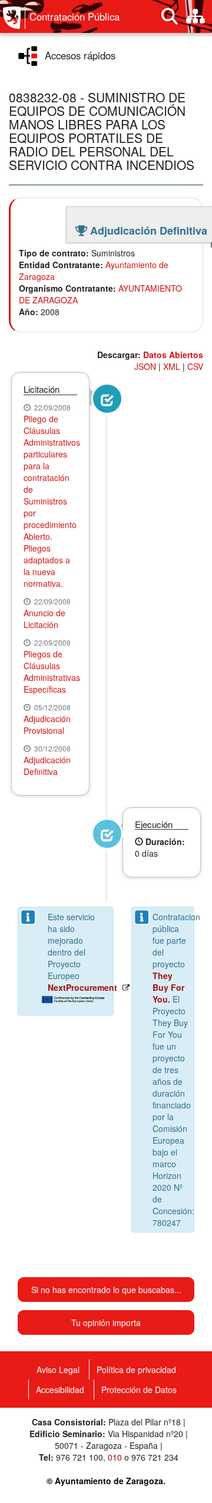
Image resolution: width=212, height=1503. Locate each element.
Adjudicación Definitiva (47, 765)
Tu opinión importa (106, 1322)
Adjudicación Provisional (47, 724)
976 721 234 (154, 1457)
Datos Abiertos (173, 354)
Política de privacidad (136, 1369)
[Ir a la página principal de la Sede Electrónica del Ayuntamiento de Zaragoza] (14, 17)
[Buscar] (169, 16)
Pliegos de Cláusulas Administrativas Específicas (52, 671)
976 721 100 (79, 1457)
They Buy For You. (168, 987)
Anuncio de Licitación (44, 618)
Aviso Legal (58, 1369)
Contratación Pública (74, 16)
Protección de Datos (139, 1389)
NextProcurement (82, 987)
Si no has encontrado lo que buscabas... (106, 1289)
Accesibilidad (60, 1389)
